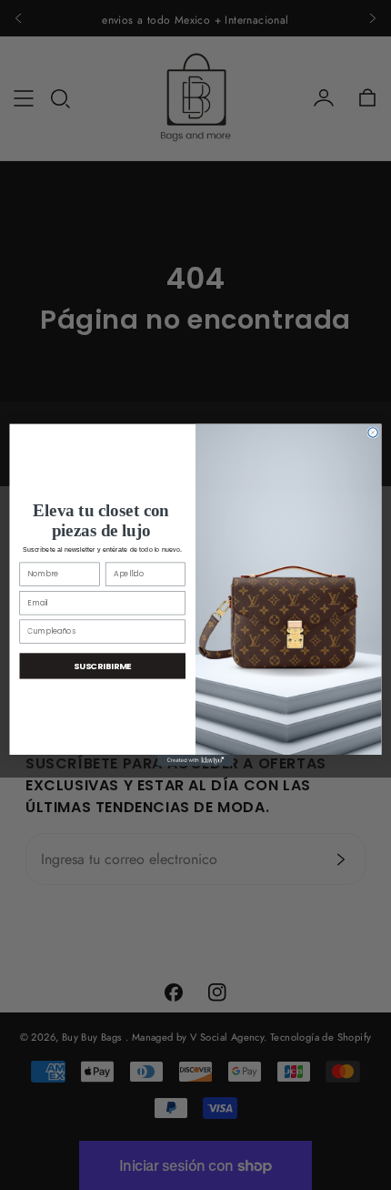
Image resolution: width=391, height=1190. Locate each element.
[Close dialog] (372, 432)
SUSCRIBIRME (102, 665)
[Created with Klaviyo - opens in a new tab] (195, 761)
